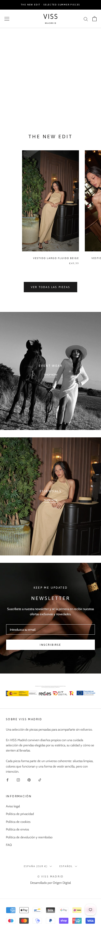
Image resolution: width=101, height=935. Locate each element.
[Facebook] (7, 779)
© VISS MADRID (51, 876)
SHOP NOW (50, 374)
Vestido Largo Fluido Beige (56, 258)
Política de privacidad (20, 814)
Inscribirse (50, 644)
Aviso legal (13, 806)
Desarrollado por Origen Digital (50, 883)
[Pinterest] (29, 779)
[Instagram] (18, 779)
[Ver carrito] (94, 18)
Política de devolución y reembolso (29, 837)
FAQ (9, 845)
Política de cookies (18, 822)
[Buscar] (86, 19)
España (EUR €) (36, 866)
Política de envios (17, 829)
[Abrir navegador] (6, 19)
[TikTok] (39, 779)
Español (66, 866)
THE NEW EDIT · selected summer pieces (50, 4)
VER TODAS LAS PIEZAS (50, 287)
